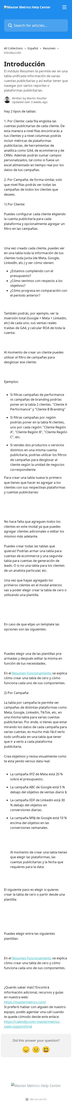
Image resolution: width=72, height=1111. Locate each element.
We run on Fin (38, 1099)
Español (33, 48)
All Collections (13, 48)
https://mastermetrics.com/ (25, 1002)
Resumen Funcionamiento (32, 673)
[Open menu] (64, 7)
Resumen (49, 48)
